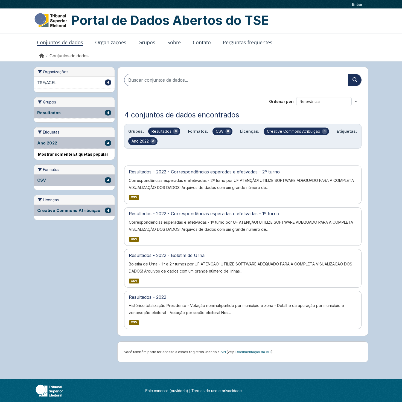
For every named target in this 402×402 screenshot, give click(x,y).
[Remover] (176, 131)
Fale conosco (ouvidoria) (166, 390)
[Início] (41, 55)
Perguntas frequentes (247, 42)
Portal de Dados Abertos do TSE (170, 20)
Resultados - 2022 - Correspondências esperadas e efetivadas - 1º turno (204, 213)
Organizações (110, 42)
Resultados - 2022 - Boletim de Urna (167, 255)
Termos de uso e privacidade (216, 390)
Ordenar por (281, 101)
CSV (134, 197)
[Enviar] (354, 80)
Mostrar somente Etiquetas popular (73, 154)
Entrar (357, 4)
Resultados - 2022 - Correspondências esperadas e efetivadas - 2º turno (204, 172)
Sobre (174, 42)
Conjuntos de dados (60, 42)
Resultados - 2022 (147, 297)
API (223, 352)
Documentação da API (253, 352)
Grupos (146, 42)
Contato (202, 42)
